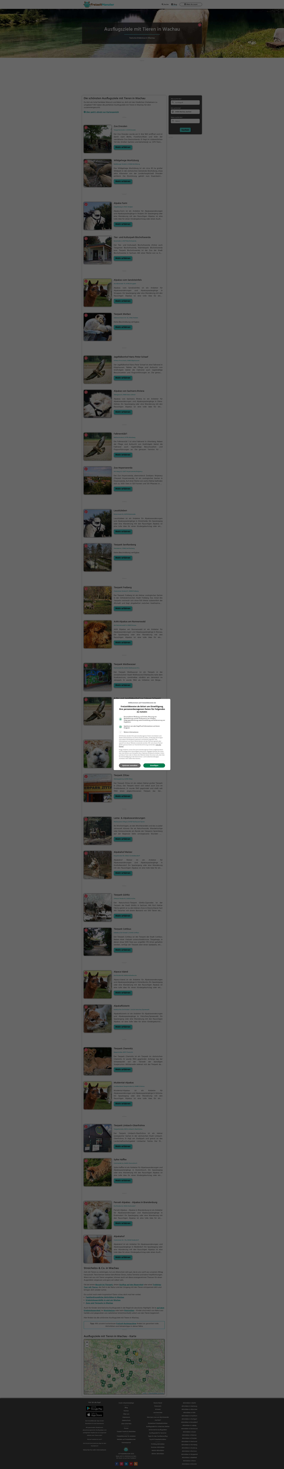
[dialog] (142, 734)
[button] (142, 732)
